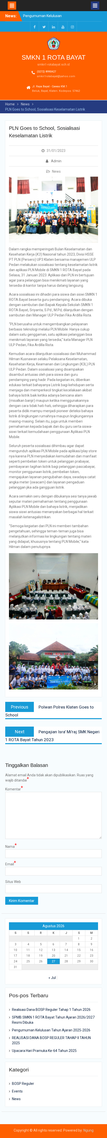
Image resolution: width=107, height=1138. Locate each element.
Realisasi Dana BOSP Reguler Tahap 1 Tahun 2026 (51, 1010)
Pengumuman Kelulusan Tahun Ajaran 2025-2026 (51, 1030)
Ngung (88, 1130)
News (56, 171)
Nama (11, 846)
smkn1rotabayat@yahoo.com (56, 76)
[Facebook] (34, 27)
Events (17, 1091)
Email (10, 864)
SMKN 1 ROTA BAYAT (54, 57)
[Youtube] (62, 27)
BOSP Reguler (23, 1084)
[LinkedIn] (53, 27)
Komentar (14, 789)
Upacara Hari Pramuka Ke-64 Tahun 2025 (44, 1051)
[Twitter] (44, 27)
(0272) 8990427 (46, 71)
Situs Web (13, 882)
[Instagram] (72, 27)
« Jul (52, 978)
